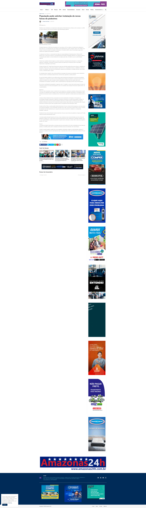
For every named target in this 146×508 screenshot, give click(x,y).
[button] (103, 9)
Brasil (83, 9)
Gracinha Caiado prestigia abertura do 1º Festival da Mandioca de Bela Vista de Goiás (46, 159)
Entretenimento (98, 9)
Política (92, 9)
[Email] (60, 145)
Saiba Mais (10, 503)
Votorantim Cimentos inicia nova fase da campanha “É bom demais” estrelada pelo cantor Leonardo (78, 159)
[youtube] (103, 478)
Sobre (97, 506)
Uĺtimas (47, 9)
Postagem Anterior (43, 175)
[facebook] (98, 478)
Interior (64, 9)
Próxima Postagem (81, 175)
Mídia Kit (105, 506)
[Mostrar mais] (62, 145)
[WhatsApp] (55, 145)
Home (41, 9)
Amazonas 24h (48, 506)
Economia (78, 9)
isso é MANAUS (48, 13)
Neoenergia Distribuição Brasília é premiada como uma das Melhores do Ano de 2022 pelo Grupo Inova (62, 159)
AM (52, 9)
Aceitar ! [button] (4, 504)
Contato (100, 506)
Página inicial (41, 13)
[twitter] (101, 478)
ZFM (60, 9)
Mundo (87, 9)
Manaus (56, 9)
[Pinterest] (57, 145)
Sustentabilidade (71, 9)
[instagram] (106, 478)
